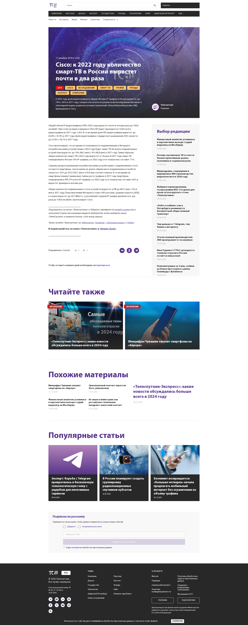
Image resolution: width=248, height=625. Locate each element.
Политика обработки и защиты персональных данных (187, 578)
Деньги (82, 14)
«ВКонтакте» (87, 223)
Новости (52, 20)
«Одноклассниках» (115, 223)
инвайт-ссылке (122, 210)
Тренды (121, 14)
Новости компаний (96, 598)
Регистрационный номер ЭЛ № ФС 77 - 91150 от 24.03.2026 (60, 590)
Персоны (70, 14)
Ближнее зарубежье (122, 594)
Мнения (83, 20)
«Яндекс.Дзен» (108, 229)
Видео (74, 20)
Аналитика (95, 20)
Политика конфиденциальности (161, 590)
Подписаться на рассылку (124, 542)
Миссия (155, 576)
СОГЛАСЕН (177, 621)
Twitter (130, 223)
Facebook (100, 223)
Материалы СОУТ (185, 594)
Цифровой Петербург (164, 14)
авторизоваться (101, 265)
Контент (93, 14)
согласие (75, 548)
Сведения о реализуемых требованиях (183, 587)
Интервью (63, 20)
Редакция (156, 581)
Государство (108, 14)
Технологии (135, 14)
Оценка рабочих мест (161, 585)
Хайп (147, 14)
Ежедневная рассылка (92, 527)
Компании (57, 14)
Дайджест (71, 527)
